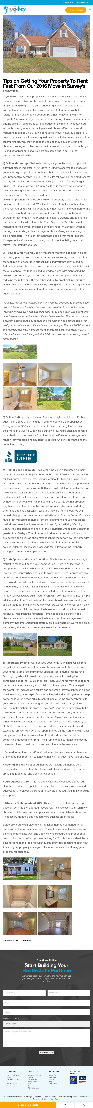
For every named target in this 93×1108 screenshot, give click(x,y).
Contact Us (53, 1084)
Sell (29, 1086)
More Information (46, 1052)
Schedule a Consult (76, 10)
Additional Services (35, 1075)
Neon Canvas (55, 1099)
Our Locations (82, 2)
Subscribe (52, 1077)
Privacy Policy (50, 1097)
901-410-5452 (67, 2)
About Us (52, 1075)
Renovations (32, 1082)
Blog (50, 1082)
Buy (29, 1084)
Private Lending (33, 1088)
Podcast (52, 1079)
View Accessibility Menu (68, 1097)
